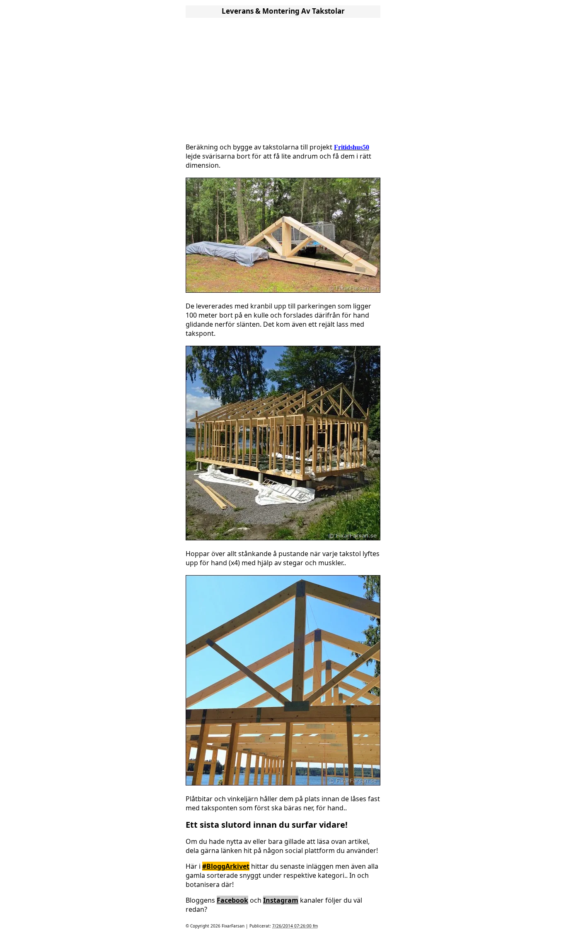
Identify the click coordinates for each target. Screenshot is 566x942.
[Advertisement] (283, 78)
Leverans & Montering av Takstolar (283, 11)
